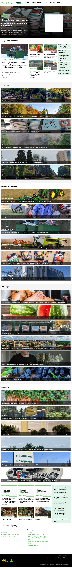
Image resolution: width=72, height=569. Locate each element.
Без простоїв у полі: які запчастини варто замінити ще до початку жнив (23, 217)
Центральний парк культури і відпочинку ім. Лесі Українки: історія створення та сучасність (28, 178)
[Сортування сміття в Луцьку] (50, 65)
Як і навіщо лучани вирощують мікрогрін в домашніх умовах (50, 56)
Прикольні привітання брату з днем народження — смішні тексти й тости (42, 500)
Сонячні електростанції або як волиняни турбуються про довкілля (61, 519)
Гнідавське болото (33, 545)
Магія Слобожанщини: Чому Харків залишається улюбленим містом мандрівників (26, 116)
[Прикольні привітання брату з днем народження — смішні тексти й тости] (43, 491)
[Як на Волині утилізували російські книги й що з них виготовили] (36, 126)
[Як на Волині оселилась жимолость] (36, 374)
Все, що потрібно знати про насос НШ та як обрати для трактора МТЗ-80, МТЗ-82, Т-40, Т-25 (29, 480)
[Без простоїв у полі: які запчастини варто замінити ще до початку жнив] (36, 211)
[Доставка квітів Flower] (26, 512)
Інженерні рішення (7, 59)
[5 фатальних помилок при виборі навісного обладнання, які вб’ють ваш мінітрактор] (36, 196)
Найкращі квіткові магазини (10, 530)
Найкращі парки (32, 530)
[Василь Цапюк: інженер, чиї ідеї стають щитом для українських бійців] (36, 358)
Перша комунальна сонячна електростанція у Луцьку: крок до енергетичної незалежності (28, 449)
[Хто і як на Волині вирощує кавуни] (36, 48)
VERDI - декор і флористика (10, 534)
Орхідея (37, 519)
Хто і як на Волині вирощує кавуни (35, 55)
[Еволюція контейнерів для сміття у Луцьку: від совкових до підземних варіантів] (14, 52)
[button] (69, 3)
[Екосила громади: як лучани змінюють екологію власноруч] (36, 413)
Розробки (47, 52)
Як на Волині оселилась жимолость (12, 379)
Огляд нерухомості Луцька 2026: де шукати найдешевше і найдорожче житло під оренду (28, 348)
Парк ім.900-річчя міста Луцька (38, 541)
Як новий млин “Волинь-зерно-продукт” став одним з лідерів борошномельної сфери (27, 278)
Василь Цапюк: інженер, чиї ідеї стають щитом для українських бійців (22, 364)
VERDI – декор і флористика (6, 520)
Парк (29, 543)
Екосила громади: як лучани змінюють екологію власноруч (19, 418)
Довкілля (4, 16)
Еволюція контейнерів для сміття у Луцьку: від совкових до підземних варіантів (15, 64)
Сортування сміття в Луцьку (10, 333)
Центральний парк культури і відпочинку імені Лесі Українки (37, 535)
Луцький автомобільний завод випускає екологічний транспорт (64, 72)
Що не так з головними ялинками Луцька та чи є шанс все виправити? (22, 162)
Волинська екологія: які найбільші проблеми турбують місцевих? (60, 508)
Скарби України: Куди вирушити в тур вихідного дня (17, 100)
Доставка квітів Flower (25, 519)
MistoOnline (66, 557)
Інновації (33, 52)
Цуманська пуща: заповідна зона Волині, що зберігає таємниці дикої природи (35, 74)
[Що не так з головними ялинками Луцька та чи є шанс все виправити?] (36, 157)
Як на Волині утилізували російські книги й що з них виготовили (15, 23)
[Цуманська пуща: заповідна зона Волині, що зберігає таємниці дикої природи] (36, 65)
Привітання (5, 495)
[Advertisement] (54, 23)
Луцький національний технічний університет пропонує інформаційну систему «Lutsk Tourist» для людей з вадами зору (61, 496)
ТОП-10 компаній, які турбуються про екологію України (63, 46)
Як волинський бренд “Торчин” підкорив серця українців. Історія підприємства (25, 263)
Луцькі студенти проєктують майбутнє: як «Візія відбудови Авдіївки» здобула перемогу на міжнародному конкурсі (35, 434)
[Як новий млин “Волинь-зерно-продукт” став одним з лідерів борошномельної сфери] (36, 273)
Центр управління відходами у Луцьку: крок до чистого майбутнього (22, 465)
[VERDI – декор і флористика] (9, 512)
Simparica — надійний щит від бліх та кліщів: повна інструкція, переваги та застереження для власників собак (34, 302)
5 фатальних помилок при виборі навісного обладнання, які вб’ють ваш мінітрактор (26, 201)
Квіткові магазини (7, 517)
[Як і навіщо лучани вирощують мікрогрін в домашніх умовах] (50, 48)
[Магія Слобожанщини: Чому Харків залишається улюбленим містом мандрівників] (36, 111)
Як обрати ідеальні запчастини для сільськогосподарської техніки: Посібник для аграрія (27, 248)
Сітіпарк (30, 532)
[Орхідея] (43, 512)
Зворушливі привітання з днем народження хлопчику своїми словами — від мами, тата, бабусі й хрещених (9, 501)
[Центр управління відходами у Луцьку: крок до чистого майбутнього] (36, 459)
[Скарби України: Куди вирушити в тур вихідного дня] (36, 95)
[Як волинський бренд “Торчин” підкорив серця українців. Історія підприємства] (36, 258)
